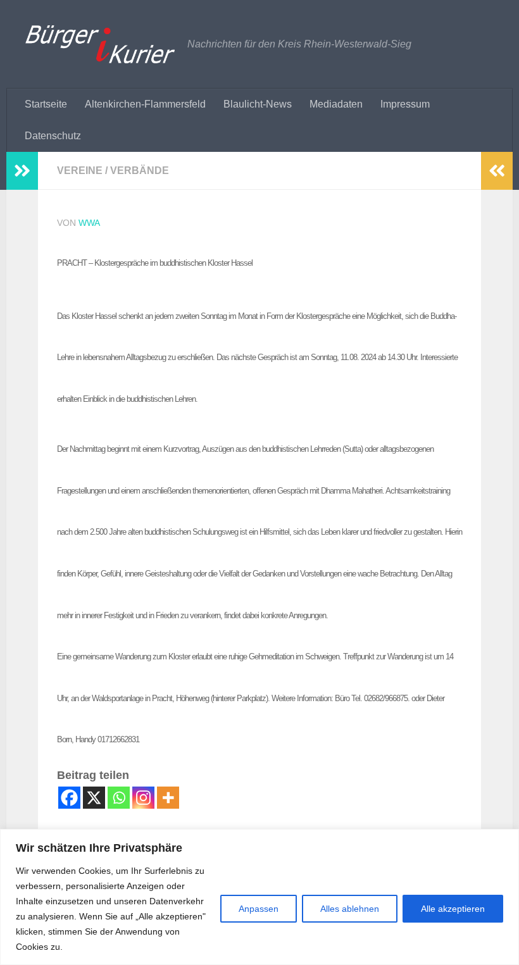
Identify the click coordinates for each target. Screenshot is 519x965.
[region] (259, 897)
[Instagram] (143, 798)
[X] (94, 798)
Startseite (46, 104)
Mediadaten (336, 104)
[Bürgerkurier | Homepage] (100, 44)
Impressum (405, 104)
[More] (168, 798)
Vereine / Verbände (113, 170)
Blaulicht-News (257, 104)
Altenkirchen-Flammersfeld (145, 104)
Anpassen (258, 909)
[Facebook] (69, 798)
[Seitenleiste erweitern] (22, 171)
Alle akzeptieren (453, 909)
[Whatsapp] (119, 798)
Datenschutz (53, 135)
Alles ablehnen (349, 909)
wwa (89, 223)
